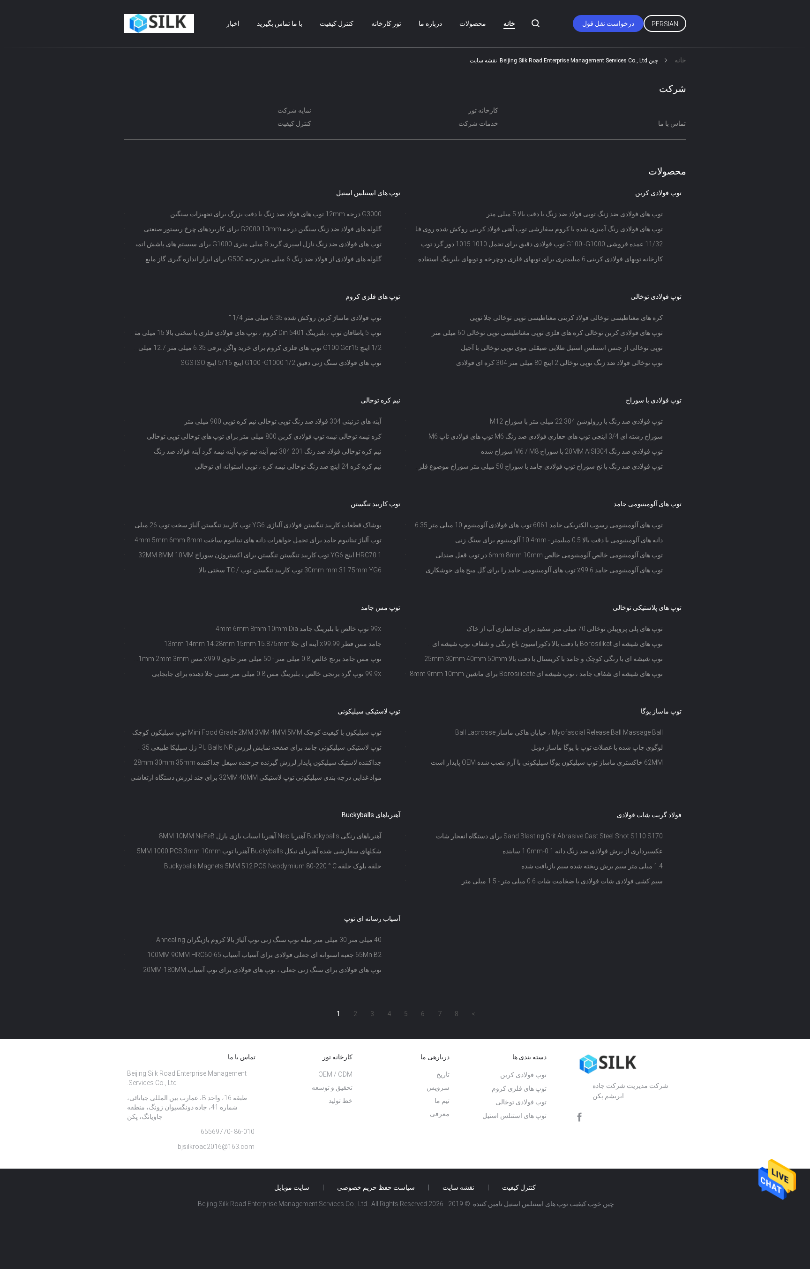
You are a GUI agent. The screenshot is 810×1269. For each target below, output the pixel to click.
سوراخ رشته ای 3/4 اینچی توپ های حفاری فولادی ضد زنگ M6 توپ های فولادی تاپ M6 (545, 436)
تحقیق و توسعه (332, 1087)
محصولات (472, 23)
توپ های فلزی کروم (372, 296)
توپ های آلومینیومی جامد (648, 504)
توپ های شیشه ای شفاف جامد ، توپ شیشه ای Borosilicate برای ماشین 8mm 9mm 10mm (536, 673)
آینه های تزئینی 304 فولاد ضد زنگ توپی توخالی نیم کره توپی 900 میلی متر (283, 421)
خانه (509, 23)
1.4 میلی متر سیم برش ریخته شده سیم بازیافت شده (592, 866)
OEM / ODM (335, 1074)
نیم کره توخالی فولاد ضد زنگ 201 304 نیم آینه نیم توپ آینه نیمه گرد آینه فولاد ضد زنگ (268, 451)
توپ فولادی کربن (658, 193)
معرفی (440, 1113)
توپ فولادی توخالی (656, 296)
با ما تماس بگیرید (279, 23)
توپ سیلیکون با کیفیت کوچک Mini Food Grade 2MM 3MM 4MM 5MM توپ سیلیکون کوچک (257, 732)
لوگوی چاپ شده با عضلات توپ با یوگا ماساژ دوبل (597, 747)
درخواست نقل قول (608, 23)
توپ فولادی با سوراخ (654, 400)
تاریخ (443, 1074)
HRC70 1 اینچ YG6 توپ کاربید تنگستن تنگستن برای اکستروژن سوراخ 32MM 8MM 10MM (260, 555)
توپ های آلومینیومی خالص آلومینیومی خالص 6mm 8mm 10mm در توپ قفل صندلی (549, 555)
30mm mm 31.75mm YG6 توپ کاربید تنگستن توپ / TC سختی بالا (290, 570)
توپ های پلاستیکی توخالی (647, 607)
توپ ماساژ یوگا (661, 711)
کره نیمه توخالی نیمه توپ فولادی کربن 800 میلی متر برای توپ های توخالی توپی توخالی (264, 436)
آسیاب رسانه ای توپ (372, 918)
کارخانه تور (483, 110)
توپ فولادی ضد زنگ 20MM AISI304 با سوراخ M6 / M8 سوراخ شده (572, 451)
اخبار (233, 23)
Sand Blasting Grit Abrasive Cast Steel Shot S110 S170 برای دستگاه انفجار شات (549, 836)
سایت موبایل (291, 1187)
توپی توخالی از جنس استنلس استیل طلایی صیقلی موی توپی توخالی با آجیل (562, 347)
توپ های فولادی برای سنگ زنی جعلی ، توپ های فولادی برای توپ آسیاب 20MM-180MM (262, 969)
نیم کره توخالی (380, 400)
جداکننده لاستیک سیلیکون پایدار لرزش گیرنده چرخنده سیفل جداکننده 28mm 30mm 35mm (258, 762)
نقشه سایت (458, 1187)
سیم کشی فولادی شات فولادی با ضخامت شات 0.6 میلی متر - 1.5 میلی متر (562, 881)
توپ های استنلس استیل (368, 193)
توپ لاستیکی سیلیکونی (369, 711)
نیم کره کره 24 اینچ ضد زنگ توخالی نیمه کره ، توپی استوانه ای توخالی (288, 466)
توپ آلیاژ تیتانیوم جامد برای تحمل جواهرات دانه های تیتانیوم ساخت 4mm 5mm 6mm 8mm (258, 540)
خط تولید (340, 1100)
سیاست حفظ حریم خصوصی (376, 1187)
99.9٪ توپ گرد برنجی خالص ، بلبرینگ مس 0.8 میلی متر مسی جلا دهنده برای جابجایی (267, 673)
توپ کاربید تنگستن (375, 504)
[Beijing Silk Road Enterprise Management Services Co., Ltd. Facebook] (579, 1117)
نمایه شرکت (294, 110)
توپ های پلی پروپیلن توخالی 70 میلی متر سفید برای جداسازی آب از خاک (564, 628)
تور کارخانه (386, 23)
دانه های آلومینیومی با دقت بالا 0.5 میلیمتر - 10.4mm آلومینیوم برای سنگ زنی (559, 540)
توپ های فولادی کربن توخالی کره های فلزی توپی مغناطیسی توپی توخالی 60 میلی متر (547, 332)
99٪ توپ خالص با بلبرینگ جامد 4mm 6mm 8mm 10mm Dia (299, 628)
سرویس (438, 1087)
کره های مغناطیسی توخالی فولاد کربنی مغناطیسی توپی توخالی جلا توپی (566, 317)
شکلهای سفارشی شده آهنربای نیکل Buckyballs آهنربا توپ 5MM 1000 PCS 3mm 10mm (259, 851)
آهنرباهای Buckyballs (371, 815)
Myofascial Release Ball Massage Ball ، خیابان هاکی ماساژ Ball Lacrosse (559, 732)
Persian (665, 24)
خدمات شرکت (478, 123)
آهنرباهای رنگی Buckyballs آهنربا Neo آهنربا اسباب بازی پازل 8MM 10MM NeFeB (270, 836)
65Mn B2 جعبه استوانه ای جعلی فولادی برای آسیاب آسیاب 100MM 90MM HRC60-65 (264, 954)
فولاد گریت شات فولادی (649, 815)
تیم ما (442, 1100)
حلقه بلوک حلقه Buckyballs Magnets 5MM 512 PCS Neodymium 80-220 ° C (273, 866)
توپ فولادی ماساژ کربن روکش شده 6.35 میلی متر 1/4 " (305, 317)
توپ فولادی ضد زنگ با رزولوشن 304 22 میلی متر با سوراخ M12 (576, 421)
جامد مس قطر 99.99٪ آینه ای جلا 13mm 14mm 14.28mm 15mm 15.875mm (273, 643)
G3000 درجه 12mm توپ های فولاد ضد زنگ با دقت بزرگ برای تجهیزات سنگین (276, 214)
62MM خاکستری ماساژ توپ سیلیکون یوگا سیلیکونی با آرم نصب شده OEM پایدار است (547, 762)
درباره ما (430, 23)
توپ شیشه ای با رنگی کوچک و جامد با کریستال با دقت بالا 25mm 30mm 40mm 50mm (543, 658)
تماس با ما (672, 123)
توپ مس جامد (380, 607)
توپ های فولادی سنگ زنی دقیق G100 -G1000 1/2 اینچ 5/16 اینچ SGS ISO (281, 362)
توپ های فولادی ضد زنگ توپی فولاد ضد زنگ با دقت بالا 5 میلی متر (575, 214)
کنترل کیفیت (336, 23)
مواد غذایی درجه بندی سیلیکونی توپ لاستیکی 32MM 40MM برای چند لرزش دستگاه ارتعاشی (256, 777)
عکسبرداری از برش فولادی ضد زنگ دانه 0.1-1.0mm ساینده (582, 851)
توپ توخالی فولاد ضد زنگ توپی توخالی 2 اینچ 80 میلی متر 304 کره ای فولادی (559, 362)
